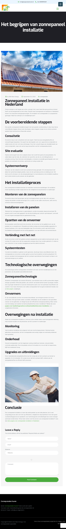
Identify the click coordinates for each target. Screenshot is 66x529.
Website (7, 449)
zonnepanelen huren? (12, 506)
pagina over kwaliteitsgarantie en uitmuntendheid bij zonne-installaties (27, 306)
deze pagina (9, 289)
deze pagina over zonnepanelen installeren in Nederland (23, 421)
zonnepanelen (44, 96)
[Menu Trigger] (60, 4)
